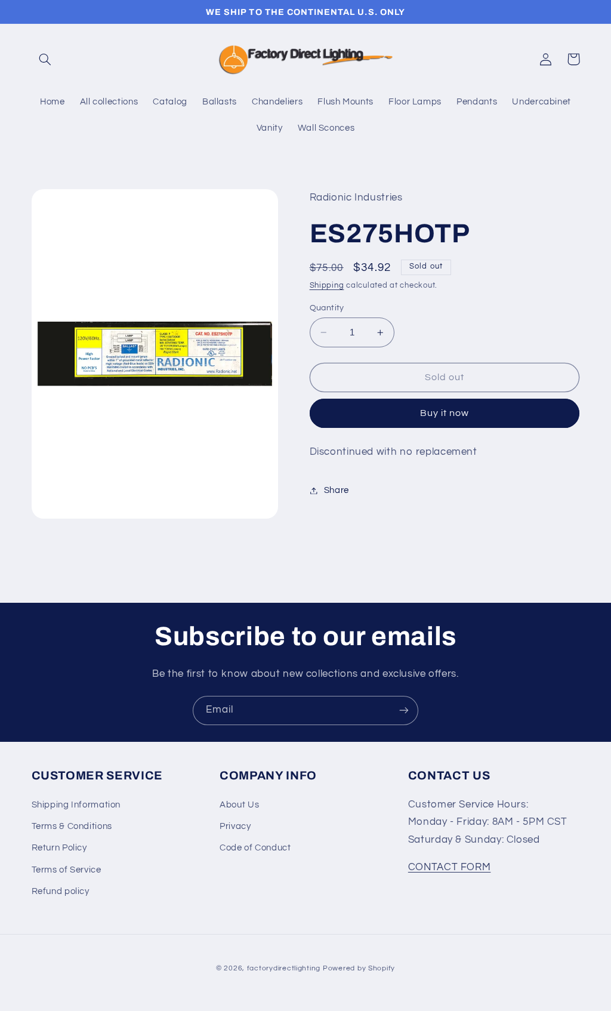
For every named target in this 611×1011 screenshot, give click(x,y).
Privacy (235, 826)
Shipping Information (76, 804)
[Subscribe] (404, 710)
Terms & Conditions (72, 826)
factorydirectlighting (283, 968)
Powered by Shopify (359, 968)
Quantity (327, 308)
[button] (45, 59)
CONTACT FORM (449, 867)
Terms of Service (66, 869)
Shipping (327, 285)
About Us (239, 804)
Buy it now (445, 413)
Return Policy (59, 847)
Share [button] (336, 490)
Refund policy (61, 891)
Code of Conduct (255, 847)
